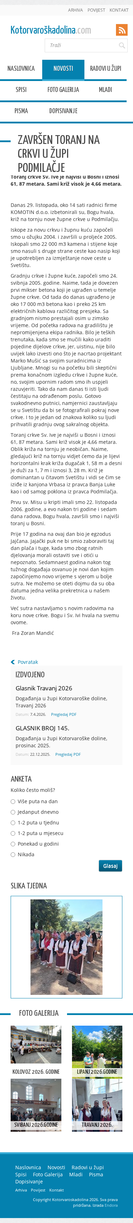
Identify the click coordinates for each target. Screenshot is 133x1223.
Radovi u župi (105, 70)
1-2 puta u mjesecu (40, 833)
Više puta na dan (38, 801)
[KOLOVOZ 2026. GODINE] (36, 1044)
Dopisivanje (63, 112)
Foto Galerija (63, 91)
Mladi (105, 91)
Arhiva (75, 10)
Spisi (21, 91)
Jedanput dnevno (38, 811)
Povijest (96, 10)
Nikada (26, 854)
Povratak (28, 662)
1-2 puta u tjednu (38, 822)
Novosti (63, 70)
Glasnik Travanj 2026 (44, 688)
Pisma (21, 112)
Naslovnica (21, 70)
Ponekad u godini (38, 843)
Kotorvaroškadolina (51, 30)
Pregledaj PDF (64, 714)
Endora (111, 1205)
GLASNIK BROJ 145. (43, 728)
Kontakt (119, 10)
